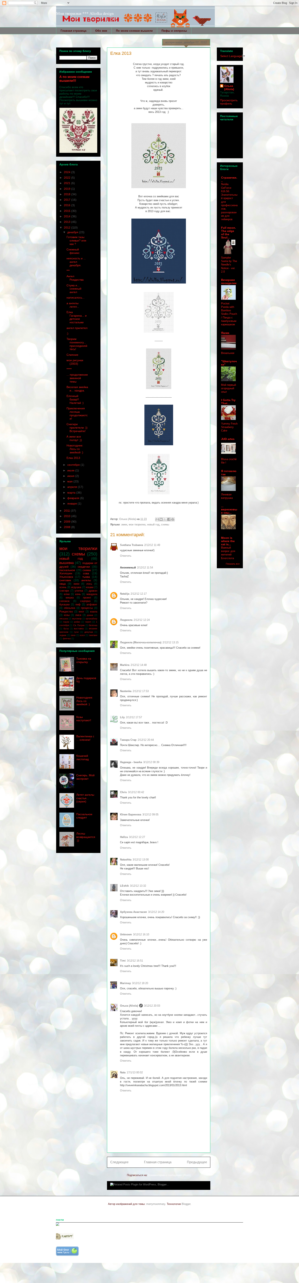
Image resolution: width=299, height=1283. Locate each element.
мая (70, 481)
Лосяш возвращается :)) (85, 837)
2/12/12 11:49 (152, 545)
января (72, 503)
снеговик (65, 580)
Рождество (66, 611)
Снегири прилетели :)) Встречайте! (77, 428)
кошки (89, 587)
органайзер (91, 618)
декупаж (88, 632)
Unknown (126, 934)
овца (62, 583)
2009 (67, 521)
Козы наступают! (83, 718)
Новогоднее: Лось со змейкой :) (75, 449)
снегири (64, 590)
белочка (93, 625)
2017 (67, 199)
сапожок (64, 601)
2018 (67, 194)
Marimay (125, 983)
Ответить (125, 555)
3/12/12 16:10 (141, 934)
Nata (122, 1072)
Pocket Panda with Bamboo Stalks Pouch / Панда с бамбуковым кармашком (229, 314)
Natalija (124, 593)
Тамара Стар (128, 739)
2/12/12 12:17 (139, 593)
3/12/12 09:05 (150, 814)
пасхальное (67, 570)
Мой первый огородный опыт (228, 388)
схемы (165, 524)
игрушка (76, 587)
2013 (67, 221)
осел (82, 635)
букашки (64, 604)
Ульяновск (66, 576)
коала (93, 611)
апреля (72, 486)
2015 (67, 210)
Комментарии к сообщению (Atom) (169, 1175)
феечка (67, 638)
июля (71, 470)
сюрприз (85, 601)
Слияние (72, 354)
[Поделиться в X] (165, 519)
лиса (78, 615)
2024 (67, 172)
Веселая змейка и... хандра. (77, 388)
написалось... (76, 297)
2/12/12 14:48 (139, 664)
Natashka (125, 859)
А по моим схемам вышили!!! (74, 78)
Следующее (119, 1162)
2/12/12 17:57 (134, 717)
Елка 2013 (73, 457)
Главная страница (73, 30)
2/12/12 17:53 (141, 691)
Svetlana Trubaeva (131, 545)
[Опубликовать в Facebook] (169, 519)
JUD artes (228, 439)
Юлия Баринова (130, 814)
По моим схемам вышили (134, 30)
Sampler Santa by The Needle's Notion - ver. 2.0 (229, 264)
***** (69, 369)
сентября (74, 464)
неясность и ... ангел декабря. (76, 262)
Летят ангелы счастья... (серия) (85, 798)
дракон (93, 590)
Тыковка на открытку (83, 660)
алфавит (91, 604)
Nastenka (125, 691)
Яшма (225, 332)
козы (67, 615)
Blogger (186, 1203)
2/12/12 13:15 (171, 642)
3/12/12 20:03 (152, 1005)
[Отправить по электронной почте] (157, 519)
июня (71, 476)
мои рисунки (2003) (75, 362)
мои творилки (137, 524)
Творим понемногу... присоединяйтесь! (77, 344)
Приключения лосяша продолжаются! (77, 413)
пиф (78, 604)
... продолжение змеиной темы (77, 378)
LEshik (124, 885)
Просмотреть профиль (229, 102)
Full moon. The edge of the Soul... (228, 232)
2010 (67, 516)
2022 (67, 177)
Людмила (126, 619)
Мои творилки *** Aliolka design (85, 13)
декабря (73, 232)
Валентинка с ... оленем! (85, 738)
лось (89, 583)
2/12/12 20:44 (146, 739)
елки (67, 594)
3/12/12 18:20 (140, 983)
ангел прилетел (77, 328)
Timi (123, 960)
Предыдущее (197, 1162)
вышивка (66, 563)
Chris (123, 792)
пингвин (93, 635)
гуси (76, 632)
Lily (122, 717)
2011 (67, 510)
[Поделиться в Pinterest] (173, 519)
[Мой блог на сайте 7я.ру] (67, 1254)
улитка (79, 590)
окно (73, 635)
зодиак (62, 635)
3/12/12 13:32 (138, 885)
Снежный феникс (73, 251)
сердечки (84, 566)
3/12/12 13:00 (141, 859)
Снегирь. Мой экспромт (85, 777)
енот (81, 611)
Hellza (124, 837)
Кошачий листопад (82, 757)
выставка (79, 628)
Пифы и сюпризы (174, 30)
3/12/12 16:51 (135, 960)
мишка (70, 597)
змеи (124, 524)
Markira (124, 664)
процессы (87, 608)
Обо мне (101, 30)
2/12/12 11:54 (145, 567)
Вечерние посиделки (229, 281)
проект (87, 597)
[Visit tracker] (57, 1224)
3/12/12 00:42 (136, 792)
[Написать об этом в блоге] (161, 519)
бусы (66, 628)
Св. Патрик (79, 625)
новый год (153, 524)
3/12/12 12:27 (137, 837)
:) (67, 333)
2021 (67, 183)
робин (77, 622)
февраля (73, 498)
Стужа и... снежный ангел (74, 289)
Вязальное (227, 353)
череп (88, 622)
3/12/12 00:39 (151, 762)
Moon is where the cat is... (228, 541)
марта (71, 492)
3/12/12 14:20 (156, 911)
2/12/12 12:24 (142, 619)
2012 (67, 227)
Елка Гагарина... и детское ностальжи (77, 317)
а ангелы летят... (73, 305)
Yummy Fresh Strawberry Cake (229, 427)
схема (87, 570)
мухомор (77, 618)
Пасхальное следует (84, 816)
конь (78, 594)
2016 (67, 205)
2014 (67, 216)
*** (68, 270)
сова (86, 573)
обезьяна (69, 608)
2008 (67, 527)
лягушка (63, 618)
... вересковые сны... (229, 509)
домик (90, 615)
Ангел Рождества (75, 278)
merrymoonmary (155, 1203)
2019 (67, 188)
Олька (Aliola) (129, 1005)
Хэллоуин (65, 573)
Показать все (233, 564)
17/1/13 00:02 (135, 1072)
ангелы (86, 580)
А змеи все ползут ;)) (74, 438)
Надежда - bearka (131, 762)
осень (63, 587)
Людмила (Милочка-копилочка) (140, 642)
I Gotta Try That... (228, 401)
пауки (66, 622)
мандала (91, 594)
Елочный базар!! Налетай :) (75, 399)
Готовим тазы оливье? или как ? (76, 240)
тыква (86, 576)
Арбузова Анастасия (133, 911)
